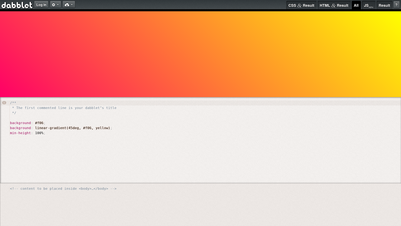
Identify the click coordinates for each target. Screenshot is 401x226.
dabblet (17, 6)
